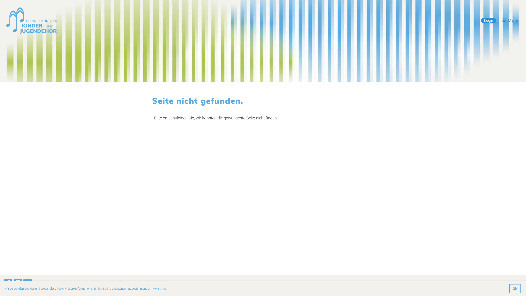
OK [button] (515, 289)
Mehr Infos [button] (159, 288)
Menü (513, 20)
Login (488, 20)
